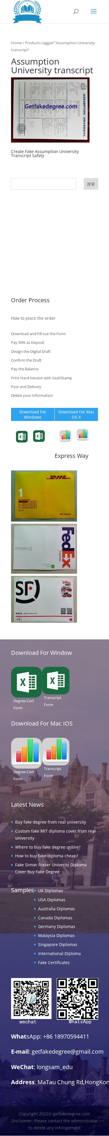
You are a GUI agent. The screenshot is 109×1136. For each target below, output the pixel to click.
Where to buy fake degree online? (48, 847)
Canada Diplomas (28, 240)
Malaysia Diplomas (29, 258)
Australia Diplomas (29, 231)
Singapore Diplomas (30, 267)
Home (16, 42)
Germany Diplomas (29, 249)
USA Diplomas (24, 222)
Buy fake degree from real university (50, 822)
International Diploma (32, 276)
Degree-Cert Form (46, 442)
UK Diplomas (23, 213)
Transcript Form (21, 445)
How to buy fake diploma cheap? (46, 855)
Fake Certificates (27, 285)
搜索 (91, 184)
